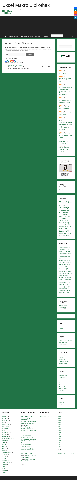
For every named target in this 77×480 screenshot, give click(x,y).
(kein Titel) (61, 189)
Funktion (61, 273)
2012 (60, 253)
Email (3, 430)
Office (61, 220)
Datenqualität (62, 205)
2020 (59, 428)
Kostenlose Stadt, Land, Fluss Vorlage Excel (65, 107)
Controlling (63, 203)
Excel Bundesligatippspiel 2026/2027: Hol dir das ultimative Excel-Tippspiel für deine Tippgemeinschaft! (28, 420)
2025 (59, 418)
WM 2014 (68, 292)
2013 (64, 253)
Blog (5, 36)
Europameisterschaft (67, 262)
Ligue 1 (62, 275)
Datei (67, 203)
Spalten (61, 224)
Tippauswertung (67, 286)
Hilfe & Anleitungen (7, 438)
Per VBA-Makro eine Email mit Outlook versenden (64, 149)
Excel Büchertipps (13, 36)
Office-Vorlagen (69, 277)
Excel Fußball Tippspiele (65, 340)
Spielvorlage (67, 282)
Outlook (66, 220)
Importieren (69, 216)
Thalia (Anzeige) (63, 384)
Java (60, 218)
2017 (59, 434)
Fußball (63, 212)
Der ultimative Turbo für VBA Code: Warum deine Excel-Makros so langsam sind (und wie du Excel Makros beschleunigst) (65, 90)
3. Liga (66, 251)
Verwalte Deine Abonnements (15, 65)
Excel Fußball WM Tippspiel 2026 (63, 72)
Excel (63, 264)
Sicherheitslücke (62, 222)
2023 (59, 422)
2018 (59, 432)
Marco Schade (25, 416)
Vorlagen (61, 235)
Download (64, 208)
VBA (68, 233)
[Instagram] (13, 61)
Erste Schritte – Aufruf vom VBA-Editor (64, 142)
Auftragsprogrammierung (27, 36)
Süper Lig (69, 284)
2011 (59, 446)
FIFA (69, 271)
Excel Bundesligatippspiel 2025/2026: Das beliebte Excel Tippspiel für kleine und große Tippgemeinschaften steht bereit (65, 124)
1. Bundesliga (64, 247)
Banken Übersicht (63, 375)
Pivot (69, 220)
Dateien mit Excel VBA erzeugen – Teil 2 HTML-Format (65, 135)
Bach (22, 442)
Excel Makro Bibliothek (26, 5)
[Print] (11, 61)
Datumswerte (68, 205)
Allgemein (64, 202)
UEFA (64, 290)
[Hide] (76, 19)
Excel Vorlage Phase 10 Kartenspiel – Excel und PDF (65, 80)
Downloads (37, 36)
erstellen (69, 260)
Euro (60, 262)
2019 (59, 430)
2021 (59, 426)
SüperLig (62, 284)
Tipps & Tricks (6, 462)
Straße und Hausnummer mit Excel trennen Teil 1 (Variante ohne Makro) (65, 100)
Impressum (46, 36)
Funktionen (64, 210)
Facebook (61, 402)
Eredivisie (64, 260)
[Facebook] (6, 61)
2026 (59, 416)
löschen (66, 275)
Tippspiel (64, 231)
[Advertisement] (38, 25)
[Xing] (8, 61)
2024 (59, 420)
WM (64, 292)
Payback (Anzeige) (64, 363)
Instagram (61, 404)
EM (60, 260)
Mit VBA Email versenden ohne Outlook (65, 113)
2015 (59, 438)
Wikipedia (61, 390)
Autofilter (4, 418)
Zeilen (66, 235)
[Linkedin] (15, 61)
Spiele (67, 224)
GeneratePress (47, 478)
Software (67, 222)
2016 (69, 253)
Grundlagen (61, 214)
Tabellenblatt (61, 286)
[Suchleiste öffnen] (73, 36)
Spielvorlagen (62, 226)
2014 (66, 253)
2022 (59, 424)
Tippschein (61, 288)
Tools (62, 233)
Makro (66, 218)
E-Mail (6, 54)
